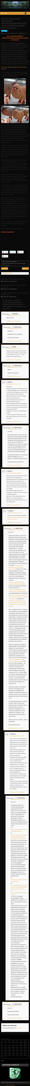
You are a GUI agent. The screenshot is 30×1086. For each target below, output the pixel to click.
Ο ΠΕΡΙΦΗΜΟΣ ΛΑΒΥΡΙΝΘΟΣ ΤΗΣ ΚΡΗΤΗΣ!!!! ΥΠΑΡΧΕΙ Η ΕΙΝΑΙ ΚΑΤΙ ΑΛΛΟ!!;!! (14, 293)
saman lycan (14, 281)
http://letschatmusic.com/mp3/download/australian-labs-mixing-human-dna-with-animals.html (19, 836)
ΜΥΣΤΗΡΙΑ (4, 30)
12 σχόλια (23, 33)
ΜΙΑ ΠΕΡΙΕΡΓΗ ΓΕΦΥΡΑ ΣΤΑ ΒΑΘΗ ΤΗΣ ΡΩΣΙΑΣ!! (12, 279)
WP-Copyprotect (11, 1085)
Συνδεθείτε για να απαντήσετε (13, 321)
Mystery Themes (25, 1082)
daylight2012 (16, 33)
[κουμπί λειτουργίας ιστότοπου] (24, 13)
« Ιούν (2, 1060)
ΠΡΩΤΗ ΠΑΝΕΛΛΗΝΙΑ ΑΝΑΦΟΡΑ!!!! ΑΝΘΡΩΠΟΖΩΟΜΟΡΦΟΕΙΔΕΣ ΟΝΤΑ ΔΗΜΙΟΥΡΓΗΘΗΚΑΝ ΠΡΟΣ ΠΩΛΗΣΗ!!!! (14, 263)
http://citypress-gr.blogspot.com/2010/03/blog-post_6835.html (16, 567)
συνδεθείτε (18, 1028)
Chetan (7, 1085)
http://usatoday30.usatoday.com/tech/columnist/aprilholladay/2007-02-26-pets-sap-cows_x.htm (19, 887)
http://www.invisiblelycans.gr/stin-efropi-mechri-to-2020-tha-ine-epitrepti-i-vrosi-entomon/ (18, 597)
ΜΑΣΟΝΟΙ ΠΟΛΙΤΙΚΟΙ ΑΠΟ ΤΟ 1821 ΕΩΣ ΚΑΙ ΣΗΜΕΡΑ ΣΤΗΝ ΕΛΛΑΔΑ (13, 286)
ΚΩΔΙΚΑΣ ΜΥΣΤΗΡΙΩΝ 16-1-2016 (5, 268)
